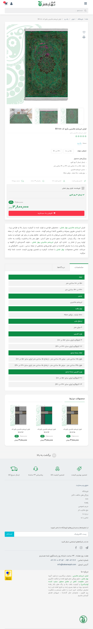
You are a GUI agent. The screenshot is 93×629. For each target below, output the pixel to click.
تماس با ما (84, 518)
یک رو (79, 143)
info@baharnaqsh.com (66, 564)
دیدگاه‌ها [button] (61, 267)
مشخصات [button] (79, 267)
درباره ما (85, 514)
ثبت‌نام (9, 534)
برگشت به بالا (44, 455)
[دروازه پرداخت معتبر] (8, 575)
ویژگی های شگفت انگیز (79, 495)
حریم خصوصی (83, 506)
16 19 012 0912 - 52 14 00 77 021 (63, 560)
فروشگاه (85, 491)
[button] (7, 3)
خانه (86, 499)
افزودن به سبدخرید (45, 213)
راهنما (86, 503)
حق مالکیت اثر (83, 510)
